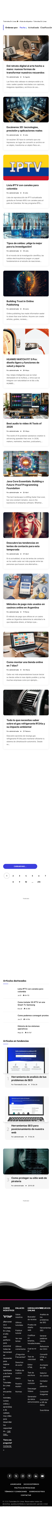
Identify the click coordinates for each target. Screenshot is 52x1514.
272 (38, 882)
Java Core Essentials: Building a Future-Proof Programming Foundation (25, 485)
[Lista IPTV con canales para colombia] (26, 168)
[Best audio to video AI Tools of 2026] (26, 406)
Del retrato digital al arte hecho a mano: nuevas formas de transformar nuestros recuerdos (25, 69)
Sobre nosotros (37, 1491)
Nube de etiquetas (26, 21)
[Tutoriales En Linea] (7, 1316)
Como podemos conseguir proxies (33, 1015)
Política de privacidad (24, 1488)
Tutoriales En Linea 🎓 (10, 21)
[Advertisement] (26, 10)
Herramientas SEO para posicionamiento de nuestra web (27, 1129)
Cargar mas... (20, 866)
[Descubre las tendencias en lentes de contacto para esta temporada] (26, 525)
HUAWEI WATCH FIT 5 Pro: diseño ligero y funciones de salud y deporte (23, 362)
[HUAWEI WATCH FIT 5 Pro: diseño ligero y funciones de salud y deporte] (26, 341)
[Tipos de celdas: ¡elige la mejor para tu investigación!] (26, 226)
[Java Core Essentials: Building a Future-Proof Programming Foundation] (26, 464)
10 (26, 882)
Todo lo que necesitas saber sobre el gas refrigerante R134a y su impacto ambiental (26, 723)
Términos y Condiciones (16, 1491)
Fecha (22, 27)
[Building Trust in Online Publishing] (26, 283)
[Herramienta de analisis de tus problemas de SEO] (26, 1060)
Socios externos (31, 1484)
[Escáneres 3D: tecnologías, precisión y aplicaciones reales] (26, 109)
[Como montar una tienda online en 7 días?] (26, 644)
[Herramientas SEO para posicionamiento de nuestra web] (26, 1109)
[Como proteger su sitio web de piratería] (26, 1161)
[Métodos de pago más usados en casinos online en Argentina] (26, 586)
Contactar (26, 1495)
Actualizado (33, 27)
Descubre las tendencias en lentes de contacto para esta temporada (23, 546)
